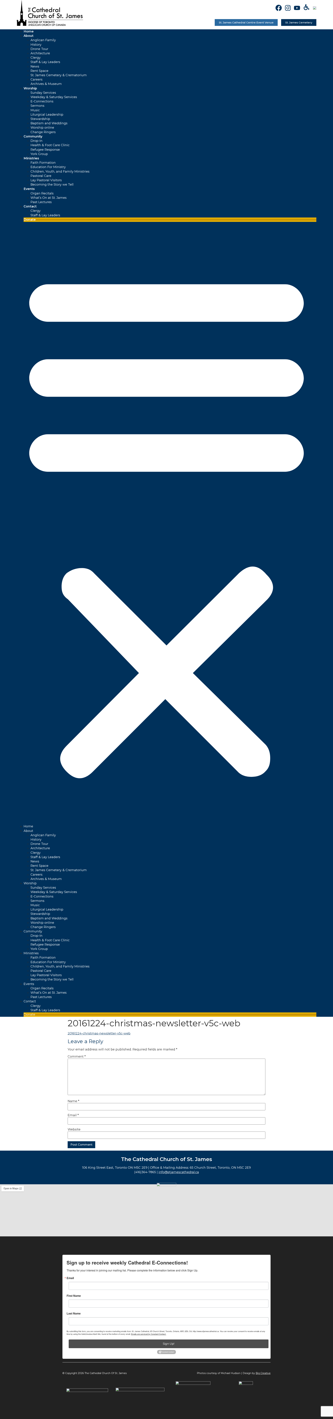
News (35, 66)
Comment (77, 1056)
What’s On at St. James (49, 198)
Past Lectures (41, 202)
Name (73, 1101)
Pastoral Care (41, 176)
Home (29, 31)
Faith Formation (43, 163)
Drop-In (36, 141)
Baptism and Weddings (49, 123)
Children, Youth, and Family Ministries (60, 171)
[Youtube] (297, 8)
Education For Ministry (48, 167)
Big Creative (263, 1373)
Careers (36, 79)
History (36, 45)
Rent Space (39, 71)
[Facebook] (278, 8)
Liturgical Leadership (47, 114)
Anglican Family (43, 40)
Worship (30, 88)
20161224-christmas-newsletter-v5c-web (99, 1033)
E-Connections (42, 101)
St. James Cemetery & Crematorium (59, 75)
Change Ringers (43, 132)
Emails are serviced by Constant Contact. (148, 1334)
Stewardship (40, 119)
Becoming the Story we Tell (52, 184)
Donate (30, 220)
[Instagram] (288, 8)
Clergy (36, 58)
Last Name (74, 1313)
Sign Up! (168, 1343)
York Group (39, 154)
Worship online (42, 128)
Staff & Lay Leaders (45, 62)
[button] (166, 523)
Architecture (40, 53)
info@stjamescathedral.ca (179, 1172)
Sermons (37, 106)
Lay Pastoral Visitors (46, 180)
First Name (74, 1295)
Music (35, 110)
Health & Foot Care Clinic (50, 145)
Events (29, 189)
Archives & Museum (46, 84)
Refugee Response (45, 150)
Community (33, 136)
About (28, 36)
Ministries (31, 158)
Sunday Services (43, 93)
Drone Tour (39, 49)
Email (73, 1115)
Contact (30, 206)
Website (74, 1129)
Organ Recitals (42, 193)
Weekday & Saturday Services (54, 97)
